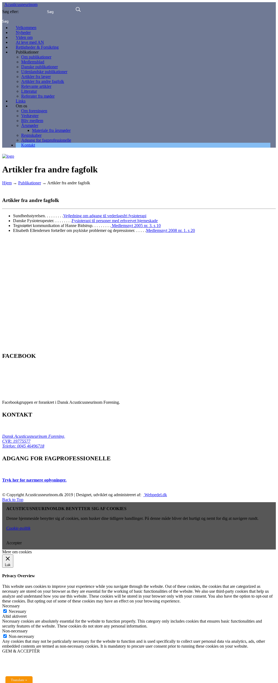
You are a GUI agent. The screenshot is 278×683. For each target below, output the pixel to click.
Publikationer (29, 183)
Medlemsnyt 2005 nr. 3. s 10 (136, 225)
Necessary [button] (11, 606)
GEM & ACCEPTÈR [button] (21, 651)
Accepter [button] (14, 543)
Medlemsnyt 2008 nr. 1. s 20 (170, 230)
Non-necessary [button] (15, 631)
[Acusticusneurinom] (8, 154)
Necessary (17, 611)
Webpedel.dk (155, 494)
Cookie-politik (18, 528)
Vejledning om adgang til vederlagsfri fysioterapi (104, 215)
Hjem (7, 183)
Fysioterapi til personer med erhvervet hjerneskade (115, 220)
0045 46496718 (30, 446)
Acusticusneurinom (20, 4)
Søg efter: (10, 11)
